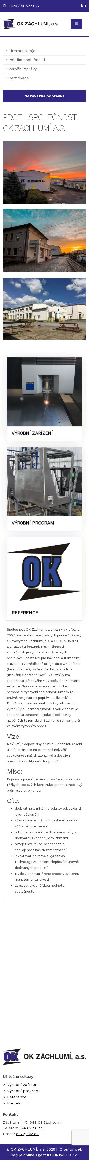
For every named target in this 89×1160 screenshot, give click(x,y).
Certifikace (18, 78)
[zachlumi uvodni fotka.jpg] (44, 172)
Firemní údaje (21, 50)
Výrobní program (23, 1090)
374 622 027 (30, 1128)
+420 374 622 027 (24, 5)
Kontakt (14, 1103)
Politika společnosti (26, 59)
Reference (16, 1097)
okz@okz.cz (27, 1133)
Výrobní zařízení (23, 1084)
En (83, 5)
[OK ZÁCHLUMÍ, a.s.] (31, 24)
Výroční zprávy (22, 69)
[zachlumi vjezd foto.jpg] (44, 240)
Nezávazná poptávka (44, 96)
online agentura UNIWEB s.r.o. (50, 1155)
